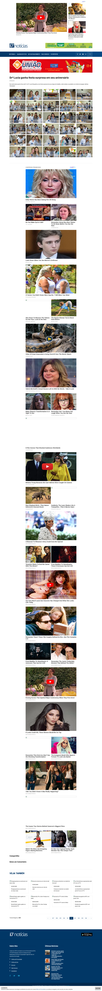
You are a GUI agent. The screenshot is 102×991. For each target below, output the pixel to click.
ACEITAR (98, 988)
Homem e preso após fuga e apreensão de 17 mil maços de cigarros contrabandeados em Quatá (57, 954)
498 (57, 918)
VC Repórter (54, 54)
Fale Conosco (45, 54)
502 (71, 918)
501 (68, 918)
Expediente (14, 971)
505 (82, 918)
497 (53, 918)
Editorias (12, 54)
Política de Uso (14, 962)
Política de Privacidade (16, 959)
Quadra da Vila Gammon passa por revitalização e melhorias (57, 968)
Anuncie (13, 965)
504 (79, 918)
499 (60, 918)
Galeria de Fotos (22, 54)
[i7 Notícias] (19, 45)
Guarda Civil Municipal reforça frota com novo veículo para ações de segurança (57, 976)
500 (64, 918)
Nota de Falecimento (34, 54)
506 (86, 918)
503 (75, 918)
